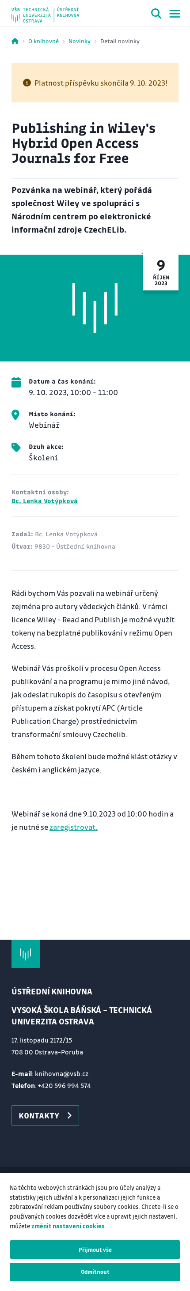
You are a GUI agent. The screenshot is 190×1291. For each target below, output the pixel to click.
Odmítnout (95, 1271)
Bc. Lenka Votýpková (44, 500)
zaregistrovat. (73, 827)
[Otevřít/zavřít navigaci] (174, 14)
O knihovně (43, 41)
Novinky (79, 41)
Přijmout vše (95, 1249)
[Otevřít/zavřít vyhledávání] (156, 15)
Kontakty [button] (39, 1115)
